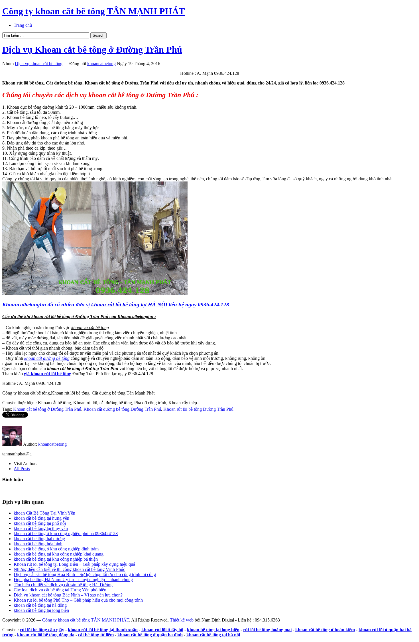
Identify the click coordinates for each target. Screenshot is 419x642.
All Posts (22, 468)
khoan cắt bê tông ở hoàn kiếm (325, 629)
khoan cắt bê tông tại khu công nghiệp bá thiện (56, 559)
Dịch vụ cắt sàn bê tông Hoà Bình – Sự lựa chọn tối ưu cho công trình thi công (85, 574)
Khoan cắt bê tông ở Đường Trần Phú (47, 409)
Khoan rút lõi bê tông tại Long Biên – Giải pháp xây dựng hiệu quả (74, 564)
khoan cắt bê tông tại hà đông (40, 605)
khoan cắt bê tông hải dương (39, 538)
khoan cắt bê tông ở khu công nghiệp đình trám (56, 548)
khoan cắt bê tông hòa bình (38, 543)
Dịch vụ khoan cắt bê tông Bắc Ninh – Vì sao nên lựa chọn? (68, 595)
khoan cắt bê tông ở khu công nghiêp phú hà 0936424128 (66, 533)
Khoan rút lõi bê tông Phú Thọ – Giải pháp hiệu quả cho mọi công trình (78, 600)
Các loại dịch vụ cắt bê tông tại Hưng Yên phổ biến (60, 589)
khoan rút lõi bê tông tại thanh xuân (103, 629)
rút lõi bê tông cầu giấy (42, 629)
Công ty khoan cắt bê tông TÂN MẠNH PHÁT (93, 11)
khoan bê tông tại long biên (213, 629)
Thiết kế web (182, 620)
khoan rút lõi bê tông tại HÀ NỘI (129, 304)
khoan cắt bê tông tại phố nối (40, 523)
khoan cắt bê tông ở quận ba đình (150, 634)
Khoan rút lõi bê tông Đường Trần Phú (198, 409)
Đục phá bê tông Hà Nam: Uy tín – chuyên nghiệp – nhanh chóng (73, 579)
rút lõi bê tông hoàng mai (267, 629)
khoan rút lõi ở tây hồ (162, 629)
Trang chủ (23, 25)
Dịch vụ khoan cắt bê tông (38, 63)
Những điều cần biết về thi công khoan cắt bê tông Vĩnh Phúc (69, 569)
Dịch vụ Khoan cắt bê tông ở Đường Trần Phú (92, 49)
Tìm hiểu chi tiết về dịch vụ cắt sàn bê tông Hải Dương (63, 584)
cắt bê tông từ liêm (96, 634)
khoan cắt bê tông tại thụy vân (41, 528)
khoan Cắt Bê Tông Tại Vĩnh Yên (44, 513)
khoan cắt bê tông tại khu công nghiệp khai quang (58, 554)
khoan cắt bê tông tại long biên (41, 610)
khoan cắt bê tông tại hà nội (213, 634)
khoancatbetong (101, 63)
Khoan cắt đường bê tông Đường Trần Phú (122, 409)
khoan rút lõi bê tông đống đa (45, 634)
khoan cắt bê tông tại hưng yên (41, 518)
